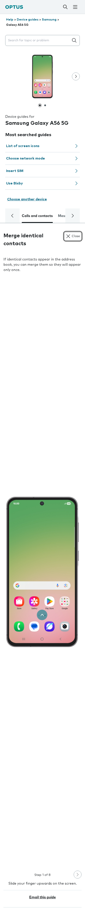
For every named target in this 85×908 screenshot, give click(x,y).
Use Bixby (14, 183)
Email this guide (42, 897)
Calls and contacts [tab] (37, 216)
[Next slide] (76, 76)
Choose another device (27, 199)
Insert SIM (14, 171)
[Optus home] (14, 7)
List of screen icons (22, 146)
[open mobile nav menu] (75, 7)
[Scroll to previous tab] (12, 215)
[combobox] (38, 40)
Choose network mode (25, 158)
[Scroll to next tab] (72, 215)
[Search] (65, 7)
